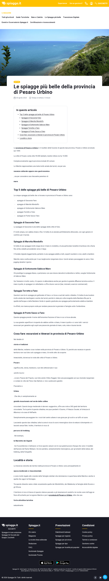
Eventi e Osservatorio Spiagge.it (15, 22)
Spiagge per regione (62, 536)
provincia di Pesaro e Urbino (27, 148)
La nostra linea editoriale (38, 540)
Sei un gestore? (76, 3)
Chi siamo (32, 532)
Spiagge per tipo (61, 544)
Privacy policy (87, 536)
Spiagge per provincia (63, 540)
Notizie (16, 82)
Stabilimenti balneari (62, 532)
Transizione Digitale (71, 17)
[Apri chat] (105, 577)
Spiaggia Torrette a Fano (30, 128)
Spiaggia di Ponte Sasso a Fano (33, 131)
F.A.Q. (30, 547)
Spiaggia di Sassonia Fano (31, 118)
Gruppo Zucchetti (8, 538)
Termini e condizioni (89, 540)
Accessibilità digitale (90, 547)
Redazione (33, 544)
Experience (62, 3)
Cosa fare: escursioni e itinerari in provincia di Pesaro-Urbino (42, 135)
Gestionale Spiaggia (36, 551)
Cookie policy (87, 532)
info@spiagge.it (70, 571)
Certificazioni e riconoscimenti (42, 22)
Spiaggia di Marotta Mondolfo (32, 121)
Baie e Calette (37, 17)
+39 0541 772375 (59, 571)
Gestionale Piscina (35, 555)
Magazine (32, 536)
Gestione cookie (88, 544)
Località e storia (26, 138)
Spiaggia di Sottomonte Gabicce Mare (35, 125)
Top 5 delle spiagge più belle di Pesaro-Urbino (37, 114)
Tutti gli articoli (8, 17)
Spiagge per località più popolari (67, 547)
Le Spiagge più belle (53, 17)
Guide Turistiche (22, 17)
